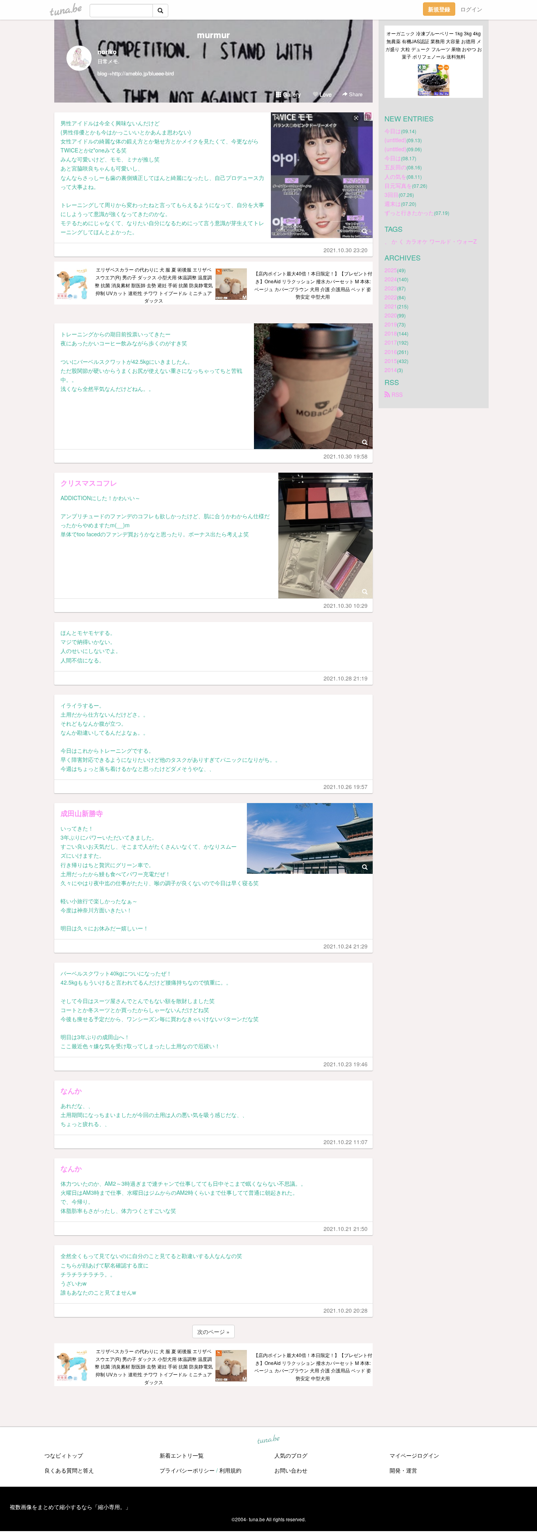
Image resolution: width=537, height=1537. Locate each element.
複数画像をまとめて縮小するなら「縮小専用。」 (70, 1507)
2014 (390, 370)
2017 (390, 342)
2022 (390, 297)
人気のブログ (290, 1455)
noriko (107, 51)
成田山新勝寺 (82, 813)
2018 (390, 333)
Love (325, 94)
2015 (390, 361)
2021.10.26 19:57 (346, 787)
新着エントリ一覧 (182, 1455)
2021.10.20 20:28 (346, 1310)
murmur (213, 34)
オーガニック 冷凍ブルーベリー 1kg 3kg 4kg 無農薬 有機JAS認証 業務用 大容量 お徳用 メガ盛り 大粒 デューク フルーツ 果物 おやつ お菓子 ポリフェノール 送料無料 (433, 45)
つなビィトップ (63, 1455)
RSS (396, 394)
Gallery (291, 94)
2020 (390, 315)
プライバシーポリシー (187, 1470)
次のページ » (213, 1331)
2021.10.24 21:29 (346, 946)
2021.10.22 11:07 (346, 1142)
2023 (390, 288)
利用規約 (230, 1470)
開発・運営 (403, 1470)
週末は (392, 203)
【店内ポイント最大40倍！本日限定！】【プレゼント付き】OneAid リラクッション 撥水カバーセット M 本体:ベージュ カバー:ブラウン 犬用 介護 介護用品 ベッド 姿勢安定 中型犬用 (313, 285)
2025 (390, 270)
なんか (71, 1091)
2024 (390, 279)
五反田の (395, 167)
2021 (390, 306)
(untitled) (395, 140)
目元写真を (398, 185)
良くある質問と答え (69, 1470)
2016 (390, 352)
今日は (392, 131)
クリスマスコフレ (89, 483)
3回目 (391, 194)
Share (355, 94)
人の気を (395, 176)
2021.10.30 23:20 (346, 250)
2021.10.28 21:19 (346, 678)
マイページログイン (414, 1455)
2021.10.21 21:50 (346, 1229)
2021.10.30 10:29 (346, 605)
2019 (390, 324)
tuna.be (268, 1440)
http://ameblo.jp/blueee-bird (143, 73)
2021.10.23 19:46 (346, 1064)
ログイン (471, 9)
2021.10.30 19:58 (346, 456)
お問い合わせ (290, 1470)
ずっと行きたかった (409, 212)
